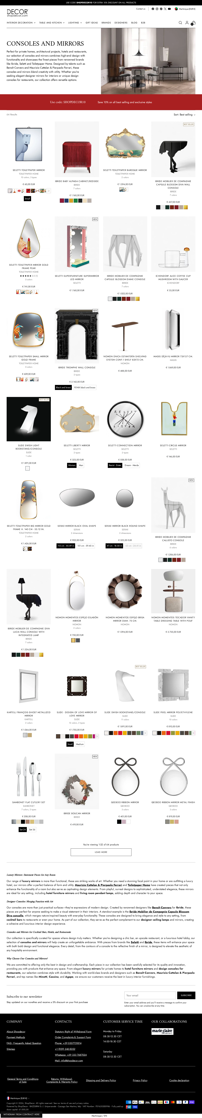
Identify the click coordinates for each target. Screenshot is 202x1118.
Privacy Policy (140, 1080)
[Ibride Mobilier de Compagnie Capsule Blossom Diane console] (125, 244)
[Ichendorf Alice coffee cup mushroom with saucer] (173, 244)
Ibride (148, 942)
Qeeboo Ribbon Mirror (125, 802)
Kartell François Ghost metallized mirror (28, 714)
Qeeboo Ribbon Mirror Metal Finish (173, 802)
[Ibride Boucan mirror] (77, 781)
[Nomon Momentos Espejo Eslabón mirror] (77, 591)
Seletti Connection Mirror (125, 445)
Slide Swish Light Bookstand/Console (29, 447)
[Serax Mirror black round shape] (125, 499)
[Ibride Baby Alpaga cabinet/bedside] (77, 149)
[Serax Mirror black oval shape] (77, 499)
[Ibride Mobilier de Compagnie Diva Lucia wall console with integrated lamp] (29, 596)
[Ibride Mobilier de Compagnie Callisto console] (173, 505)
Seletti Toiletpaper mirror (29, 170)
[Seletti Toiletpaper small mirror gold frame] (29, 330)
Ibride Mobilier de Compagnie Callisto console (173, 538)
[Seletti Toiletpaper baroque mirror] (125, 143)
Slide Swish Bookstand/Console (125, 712)
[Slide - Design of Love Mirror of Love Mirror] (77, 686)
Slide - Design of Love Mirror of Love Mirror (77, 714)
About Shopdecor (16, 1031)
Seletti (135, 942)
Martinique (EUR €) (18, 1098)
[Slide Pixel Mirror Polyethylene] (173, 686)
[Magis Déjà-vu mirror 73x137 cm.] (173, 330)
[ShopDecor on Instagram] (157, 8)
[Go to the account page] (187, 22)
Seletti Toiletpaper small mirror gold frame (29, 358)
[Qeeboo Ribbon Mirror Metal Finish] (173, 776)
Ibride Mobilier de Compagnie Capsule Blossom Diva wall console (173, 184)
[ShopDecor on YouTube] (169, 8)
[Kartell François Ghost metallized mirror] (29, 686)
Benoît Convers (161, 907)
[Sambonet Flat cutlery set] (29, 776)
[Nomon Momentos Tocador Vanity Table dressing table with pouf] (173, 591)
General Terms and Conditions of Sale (22, 1080)
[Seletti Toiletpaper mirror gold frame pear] (29, 238)
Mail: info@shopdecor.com (69, 1060)
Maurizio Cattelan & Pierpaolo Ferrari (98, 885)
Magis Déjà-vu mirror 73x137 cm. (173, 356)
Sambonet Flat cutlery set (28, 802)
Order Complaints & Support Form (73, 1037)
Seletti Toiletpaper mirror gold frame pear (28, 266)
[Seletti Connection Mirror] (125, 419)
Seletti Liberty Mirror (77, 445)
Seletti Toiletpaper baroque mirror (125, 170)
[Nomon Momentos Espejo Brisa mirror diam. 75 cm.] (125, 591)
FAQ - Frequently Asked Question (24, 1043)
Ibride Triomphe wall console (77, 367)
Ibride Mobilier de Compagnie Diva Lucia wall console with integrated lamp (29, 632)
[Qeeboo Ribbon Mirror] (125, 776)
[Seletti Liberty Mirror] (77, 419)
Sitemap (11, 1049)
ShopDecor (30, 1103)
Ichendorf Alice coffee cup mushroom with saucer (173, 277)
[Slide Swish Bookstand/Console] (125, 686)
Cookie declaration (179, 1080)
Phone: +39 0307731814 (68, 1043)
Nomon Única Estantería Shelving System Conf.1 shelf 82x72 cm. (125, 358)
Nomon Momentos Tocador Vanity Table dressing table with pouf (173, 619)
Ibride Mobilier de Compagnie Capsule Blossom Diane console (125, 277)
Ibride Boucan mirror (77, 813)
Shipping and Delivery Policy (101, 1080)
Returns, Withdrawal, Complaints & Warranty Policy (61, 1080)
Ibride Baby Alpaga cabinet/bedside (77, 181)
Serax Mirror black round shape (125, 525)
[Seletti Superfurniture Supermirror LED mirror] (77, 244)
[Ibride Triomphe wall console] (77, 335)
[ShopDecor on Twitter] (165, 8)
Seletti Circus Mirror (173, 445)
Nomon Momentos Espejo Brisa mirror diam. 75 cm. (125, 619)
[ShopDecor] (18, 13)
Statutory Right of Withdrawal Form (73, 1031)
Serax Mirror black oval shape (77, 525)
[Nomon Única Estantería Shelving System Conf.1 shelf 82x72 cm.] (125, 330)
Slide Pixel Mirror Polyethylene (173, 712)
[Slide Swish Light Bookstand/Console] (29, 419)
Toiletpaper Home (139, 885)
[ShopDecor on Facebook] (153, 8)
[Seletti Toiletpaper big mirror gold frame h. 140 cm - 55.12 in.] (29, 499)
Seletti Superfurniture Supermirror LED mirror (77, 277)
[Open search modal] (180, 22)
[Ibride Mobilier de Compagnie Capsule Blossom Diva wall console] (173, 149)
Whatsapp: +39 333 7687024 (71, 1055)
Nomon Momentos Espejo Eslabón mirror (77, 619)
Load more (101, 852)
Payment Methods (16, 1037)
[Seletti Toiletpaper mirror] (29, 143)
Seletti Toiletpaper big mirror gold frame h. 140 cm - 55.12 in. (29, 527)
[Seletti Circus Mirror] (173, 419)
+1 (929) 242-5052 (65, 1049)
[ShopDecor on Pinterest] (161, 8)
